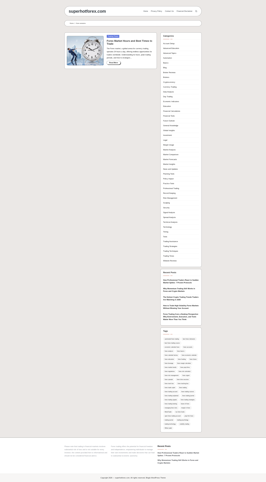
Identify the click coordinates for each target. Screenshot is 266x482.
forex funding (182, 359)
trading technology (170, 424)
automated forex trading (172, 339)
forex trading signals (171, 399)
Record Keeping (169, 193)
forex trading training (171, 404)
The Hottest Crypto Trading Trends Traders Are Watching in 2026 (180, 298)
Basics (165, 63)
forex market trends (170, 367)
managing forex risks (171, 408)
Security (166, 208)
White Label (168, 428)
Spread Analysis (169, 217)
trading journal (169, 420)
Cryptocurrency (169, 82)
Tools (165, 237)
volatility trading (184, 424)
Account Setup (168, 44)
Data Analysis (168, 92)
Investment (167, 135)
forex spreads (169, 379)
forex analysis (169, 351)
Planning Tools (168, 174)
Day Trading (167, 97)
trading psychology (182, 420)
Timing (165, 232)
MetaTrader (168, 412)
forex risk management (172, 375)
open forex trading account (173, 416)
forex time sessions (183, 379)
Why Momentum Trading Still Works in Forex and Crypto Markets (179, 290)
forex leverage (169, 363)
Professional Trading (171, 188)
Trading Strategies (170, 246)
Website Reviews (170, 261)
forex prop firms (185, 367)
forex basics (180, 351)
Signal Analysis (169, 212)
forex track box (169, 383)
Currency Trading (170, 87)
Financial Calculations (171, 111)
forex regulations (170, 371)
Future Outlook (169, 121)
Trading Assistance (170, 241)
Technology (167, 227)
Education (167, 106)
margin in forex (185, 408)
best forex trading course (172, 343)
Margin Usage (168, 145)
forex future (193, 359)
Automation (167, 58)
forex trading (183, 387)
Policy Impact (168, 179)
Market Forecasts (170, 159)
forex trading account (171, 391)
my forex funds (180, 412)
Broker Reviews (169, 73)
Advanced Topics (169, 53)
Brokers (166, 77)
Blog (165, 68)
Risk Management (170, 198)
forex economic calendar (189, 355)
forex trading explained (171, 395)
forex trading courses (187, 391)
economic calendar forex (172, 347)
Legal (165, 140)
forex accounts (187, 347)
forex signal (185, 375)
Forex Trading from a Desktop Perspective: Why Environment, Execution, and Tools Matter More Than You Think (181, 316)
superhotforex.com (87, 11)
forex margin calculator (184, 363)
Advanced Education (171, 48)
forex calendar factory (171, 355)
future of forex (185, 404)
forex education (169, 359)
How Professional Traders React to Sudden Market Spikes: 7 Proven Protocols (181, 281)
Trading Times (113, 36)
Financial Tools (169, 116)
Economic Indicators (171, 101)
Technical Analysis (170, 222)
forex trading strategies (188, 399)
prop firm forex (189, 416)
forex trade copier (170, 387)
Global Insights (169, 130)
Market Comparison (170, 155)
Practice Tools (168, 184)
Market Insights (169, 164)
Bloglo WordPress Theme (156, 478)
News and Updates (170, 169)
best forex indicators (189, 339)
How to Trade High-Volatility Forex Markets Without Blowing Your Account (181, 307)
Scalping (166, 203)
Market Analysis (169, 150)
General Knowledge (170, 126)
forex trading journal (188, 395)
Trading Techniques (170, 251)
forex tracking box (183, 383)
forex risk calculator (184, 371)
